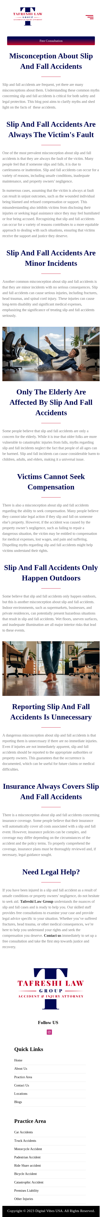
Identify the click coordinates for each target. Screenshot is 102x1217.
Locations (20, 1093)
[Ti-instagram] (49, 1032)
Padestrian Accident (27, 1157)
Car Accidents (23, 1132)
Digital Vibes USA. (49, 1211)
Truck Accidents (25, 1140)
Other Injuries (23, 1199)
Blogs (18, 1102)
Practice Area (23, 1077)
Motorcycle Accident (28, 1149)
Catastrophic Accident (28, 1182)
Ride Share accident (27, 1165)
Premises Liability (26, 1190)
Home (18, 1060)
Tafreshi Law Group (36, 901)
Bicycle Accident (25, 1174)
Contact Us (21, 1085)
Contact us (52, 935)
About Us (20, 1068)
